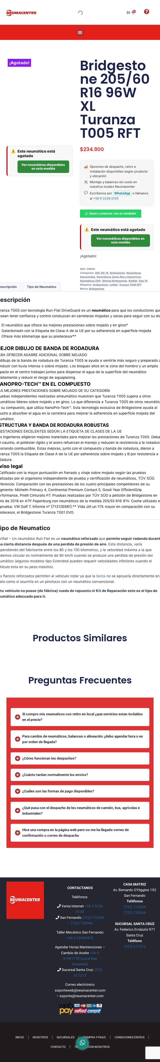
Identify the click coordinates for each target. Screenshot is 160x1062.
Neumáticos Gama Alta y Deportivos (119, 276)
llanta (100, 576)
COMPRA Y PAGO (94, 1037)
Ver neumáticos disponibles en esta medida (43, 166)
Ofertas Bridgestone (114, 280)
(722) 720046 (82, 923)
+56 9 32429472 (80, 938)
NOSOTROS (40, 1037)
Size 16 (143, 280)
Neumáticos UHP (90, 280)
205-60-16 (102, 272)
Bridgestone (117, 272)
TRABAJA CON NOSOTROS (92, 1046)
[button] (80, 32)
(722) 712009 (135, 907)
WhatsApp (122, 193)
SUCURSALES (65, 1037)
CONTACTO (58, 1046)
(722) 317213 (135, 946)
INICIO (19, 1037)
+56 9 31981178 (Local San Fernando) (81, 958)
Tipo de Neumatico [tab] (41, 287)
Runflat (133, 280)
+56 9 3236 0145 (106, 198)
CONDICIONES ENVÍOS (129, 1037)
